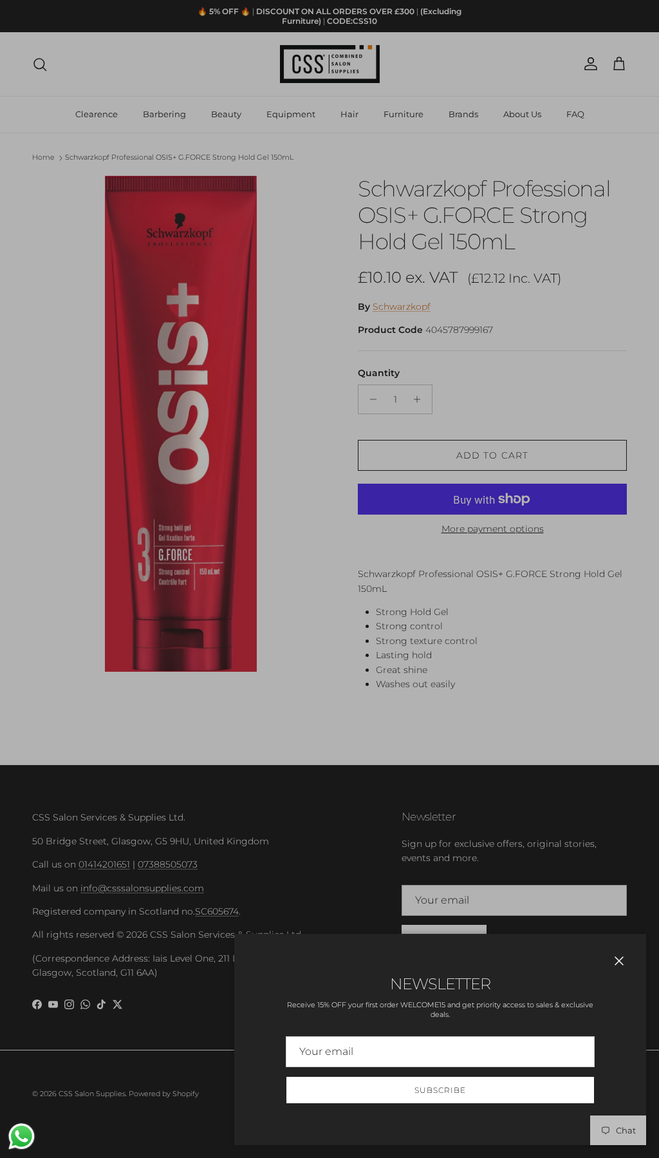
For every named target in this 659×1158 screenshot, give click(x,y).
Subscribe (440, 1090)
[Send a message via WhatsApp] (21, 1136)
